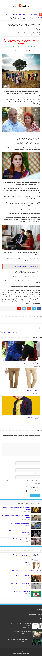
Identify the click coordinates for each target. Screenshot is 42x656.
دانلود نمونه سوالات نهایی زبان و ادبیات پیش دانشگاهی (17, 624)
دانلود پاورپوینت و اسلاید (35, 614)
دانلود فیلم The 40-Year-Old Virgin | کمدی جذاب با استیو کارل (21, 14)
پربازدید (33, 503)
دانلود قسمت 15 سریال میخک (22, 631)
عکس (33, 18)
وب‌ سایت (37, 474)
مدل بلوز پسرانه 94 (34, 417)
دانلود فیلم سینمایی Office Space (21, 539)
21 (22, 627)
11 (22, 642)
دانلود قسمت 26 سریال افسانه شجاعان (29, 328)
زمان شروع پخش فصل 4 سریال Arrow (19, 639)
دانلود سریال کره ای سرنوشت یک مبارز (12, 332)
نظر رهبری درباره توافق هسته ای (22, 591)
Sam (37, 33)
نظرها (27, 503)
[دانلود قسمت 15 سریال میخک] (37, 634)
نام (39, 460)
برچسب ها (20, 503)
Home (38, 18)
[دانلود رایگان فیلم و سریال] (21, 5)
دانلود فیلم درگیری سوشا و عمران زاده (28, 363)
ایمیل (38, 467)
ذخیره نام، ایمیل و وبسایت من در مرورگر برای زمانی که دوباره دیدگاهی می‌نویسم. (22, 482)
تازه (39, 503)
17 (22, 634)
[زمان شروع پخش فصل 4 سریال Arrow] (37, 642)
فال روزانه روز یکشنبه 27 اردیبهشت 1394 (19, 555)
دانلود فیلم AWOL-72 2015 (22, 576)
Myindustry (16, 653)
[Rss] (22, 651)
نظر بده (15, 33)
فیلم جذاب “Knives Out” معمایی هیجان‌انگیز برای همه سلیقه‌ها (16, 508)
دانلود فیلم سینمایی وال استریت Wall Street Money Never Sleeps (16, 532)
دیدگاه (38, 441)
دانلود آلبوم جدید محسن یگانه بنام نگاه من (19, 583)
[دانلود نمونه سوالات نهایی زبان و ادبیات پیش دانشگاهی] (37, 626)
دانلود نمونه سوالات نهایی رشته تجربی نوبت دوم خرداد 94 (26, 570)
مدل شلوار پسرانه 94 (33, 390)
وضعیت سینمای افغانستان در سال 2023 (20, 523)
